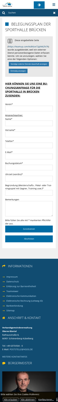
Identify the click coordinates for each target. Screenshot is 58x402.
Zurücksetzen (54, 12)
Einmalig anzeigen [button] (18, 71)
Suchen (3, 12)
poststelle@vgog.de (21, 349)
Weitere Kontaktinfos (14, 356)
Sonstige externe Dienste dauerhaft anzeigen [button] (29, 64)
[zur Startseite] (7, 4)
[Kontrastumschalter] (39, 5)
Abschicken (29, 239)
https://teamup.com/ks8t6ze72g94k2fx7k (28, 46)
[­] (53, 4)
